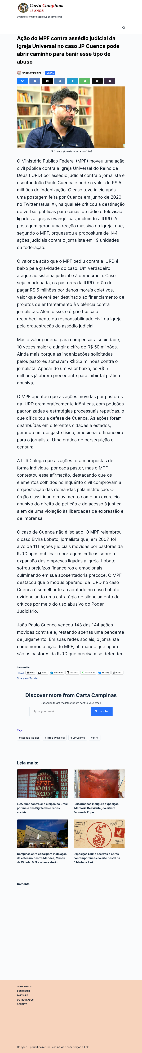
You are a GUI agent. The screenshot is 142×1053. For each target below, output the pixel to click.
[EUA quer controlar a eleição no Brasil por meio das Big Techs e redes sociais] (42, 783)
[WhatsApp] (84, 81)
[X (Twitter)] (47, 81)
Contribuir (23, 990)
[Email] (109, 81)
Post (21, 672)
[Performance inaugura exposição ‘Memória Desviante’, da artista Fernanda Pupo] (99, 783)
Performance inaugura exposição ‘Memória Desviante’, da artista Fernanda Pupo (96, 808)
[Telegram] (72, 81)
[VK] (59, 81)
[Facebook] (34, 81)
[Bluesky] (22, 81)
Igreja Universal (55, 737)
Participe (22, 995)
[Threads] (97, 81)
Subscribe (101, 711)
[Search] (123, 27)
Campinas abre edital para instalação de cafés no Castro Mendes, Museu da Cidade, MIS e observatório (42, 858)
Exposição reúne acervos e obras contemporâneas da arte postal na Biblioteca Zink (97, 858)
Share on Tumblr (27, 678)
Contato (22, 1004)
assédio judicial (29, 737)
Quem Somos (24, 986)
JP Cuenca (77, 737)
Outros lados (25, 999)
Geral (50, 73)
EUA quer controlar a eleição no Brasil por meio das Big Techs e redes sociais (42, 808)
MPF (94, 737)
